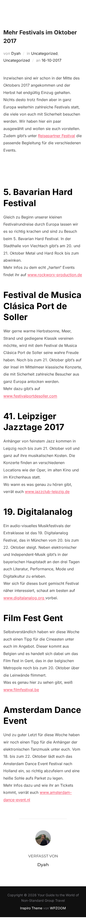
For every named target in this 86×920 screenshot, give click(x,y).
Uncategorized (44, 53)
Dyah (16, 53)
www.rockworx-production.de (54, 274)
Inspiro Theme (31, 908)
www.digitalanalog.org (24, 597)
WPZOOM (58, 908)
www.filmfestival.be (21, 689)
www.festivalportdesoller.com (30, 396)
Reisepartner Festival (56, 135)
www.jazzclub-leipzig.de (47, 491)
